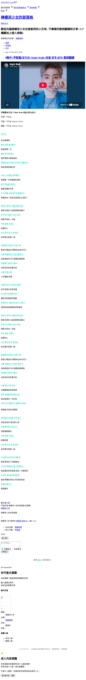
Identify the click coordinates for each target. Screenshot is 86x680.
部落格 (8, 46)
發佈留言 (5, 552)
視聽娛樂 (19, 38)
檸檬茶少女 (5, 508)
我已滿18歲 (5, 675)
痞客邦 (19, 521)
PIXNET (26, 649)
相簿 (7, 43)
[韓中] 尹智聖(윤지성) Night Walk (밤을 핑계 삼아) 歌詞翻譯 (39, 57)
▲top (3, 534)
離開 (12, 675)
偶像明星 (18, 527)
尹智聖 (17, 530)
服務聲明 (64, 649)
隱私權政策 (55, 649)
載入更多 (5, 538)
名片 (7, 48)
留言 (24, 521)
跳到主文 (4, 23)
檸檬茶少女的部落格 (17, 17)
